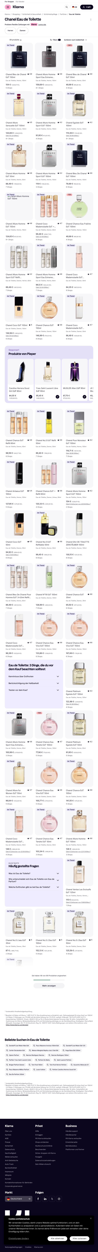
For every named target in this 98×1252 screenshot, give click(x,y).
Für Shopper (9, 2)
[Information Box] (20, 40)
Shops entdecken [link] (42, 1142)
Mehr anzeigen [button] (49, 985)
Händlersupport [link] (72, 1131)
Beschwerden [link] (40, 1149)
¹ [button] (12, 135)
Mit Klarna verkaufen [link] (74, 1138)
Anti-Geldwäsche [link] (11, 1160)
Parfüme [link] (63, 14)
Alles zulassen (79, 1238)
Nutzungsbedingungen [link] (13, 1247)
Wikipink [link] (8, 1175)
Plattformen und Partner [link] (75, 1149)
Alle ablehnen (57, 1238)
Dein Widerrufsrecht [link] (43, 1164)
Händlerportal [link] (71, 1135)
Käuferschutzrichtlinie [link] (43, 1146)
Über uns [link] (8, 1131)
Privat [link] (39, 1126)
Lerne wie (42, 25)
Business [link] (71, 1126)
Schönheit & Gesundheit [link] (31, 14)
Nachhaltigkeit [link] (10, 1153)
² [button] (78, 504)
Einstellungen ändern (19, 1239)
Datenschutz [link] (10, 1149)
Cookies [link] (28, 1247)
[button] (74, 7)
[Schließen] (90, 1218)
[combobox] (75, 40)
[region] (49, 1230)
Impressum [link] (9, 1172)
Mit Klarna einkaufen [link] (43, 1138)
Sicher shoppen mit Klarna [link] (45, 1153)
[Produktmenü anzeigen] (90, 19)
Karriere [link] (8, 1135)
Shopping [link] (16, 14)
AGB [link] (6, 1138)
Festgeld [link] (38, 1157)
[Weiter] (88, 379)
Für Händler (20, 2)
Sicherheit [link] (9, 1146)
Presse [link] (7, 1142)
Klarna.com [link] (38, 1247)
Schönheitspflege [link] (50, 14)
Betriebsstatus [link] (71, 1146)
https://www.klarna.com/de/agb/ (17, 1025)
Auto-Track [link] (9, 1164)
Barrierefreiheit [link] (11, 1168)
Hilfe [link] (37, 1131)
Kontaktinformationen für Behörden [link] (18, 1183)
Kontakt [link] (8, 1179)
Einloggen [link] (39, 1135)
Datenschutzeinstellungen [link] (45, 1160)
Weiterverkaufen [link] (11, 1157)
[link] (38, 1199)
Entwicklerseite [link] (71, 1142)
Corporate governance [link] (13, 1186)
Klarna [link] (7, 14)
